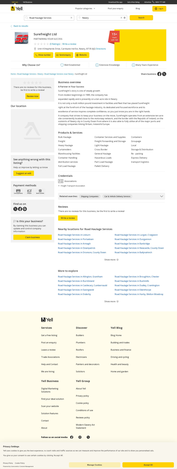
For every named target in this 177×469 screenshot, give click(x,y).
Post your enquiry (115, 8)
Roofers (80, 349)
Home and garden (119, 371)
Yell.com (15, 2)
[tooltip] (124, 18)
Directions (101, 48)
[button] (71, 18)
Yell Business (27, 2)
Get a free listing (133, 2)
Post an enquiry (48, 342)
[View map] (32, 130)
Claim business (32, 237)
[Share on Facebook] (159, 74)
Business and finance (121, 349)
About (44, 427)
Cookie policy (82, 403)
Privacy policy (82, 395)
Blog (138, 8)
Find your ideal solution (52, 398)
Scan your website (50, 406)
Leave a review (48, 349)
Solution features (49, 413)
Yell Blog (116, 327)
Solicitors (80, 371)
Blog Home (116, 335)
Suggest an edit (23, 173)
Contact (45, 420)
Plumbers (80, 342)
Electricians (81, 357)
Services (46, 327)
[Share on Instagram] (80, 437)
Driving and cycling (120, 357)
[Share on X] (164, 74)
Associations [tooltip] (70, 181)
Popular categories (83, 8)
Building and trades (120, 342)
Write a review (69, 44)
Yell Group (83, 381)
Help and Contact (49, 364)
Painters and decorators (87, 364)
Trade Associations (50, 357)
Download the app (115, 2)
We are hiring (47, 371)
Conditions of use (84, 410)
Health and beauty (120, 364)
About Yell (81, 388)
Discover (81, 327)
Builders (80, 335)
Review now (32, 96)
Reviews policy (83, 417)
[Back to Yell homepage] (17, 8)
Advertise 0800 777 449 (154, 2)
